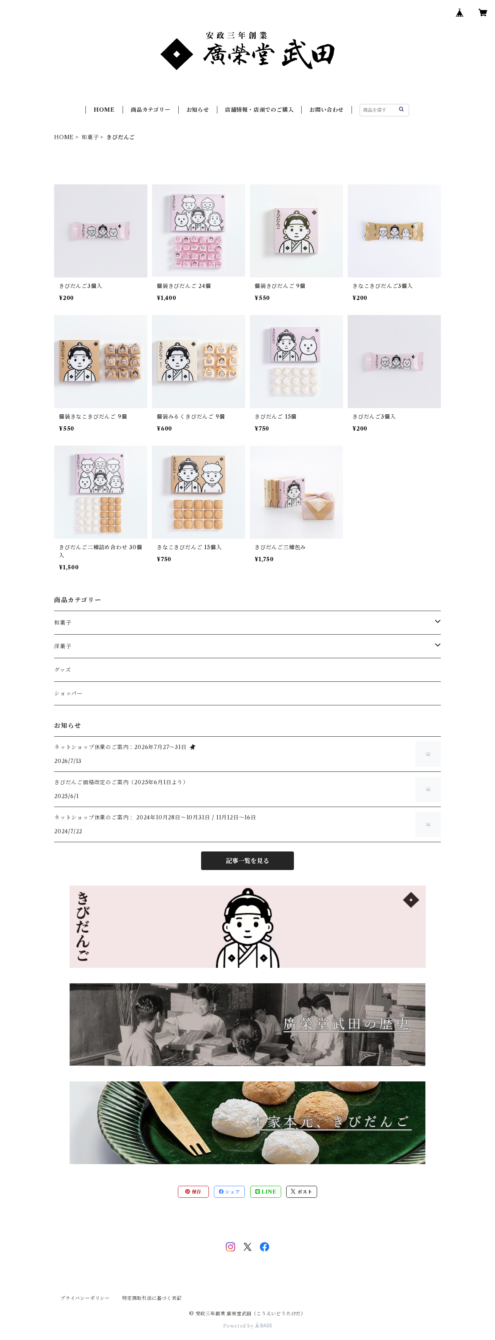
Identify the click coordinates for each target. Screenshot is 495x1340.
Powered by (239, 1326)
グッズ (62, 669)
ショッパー (68, 693)
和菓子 (90, 137)
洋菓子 (62, 646)
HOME (104, 109)
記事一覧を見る (247, 861)
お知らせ (197, 109)
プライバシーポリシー (85, 1298)
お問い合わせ (326, 109)
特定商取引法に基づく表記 (152, 1298)
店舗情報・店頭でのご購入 (259, 109)
